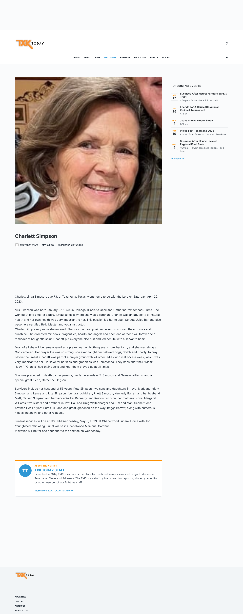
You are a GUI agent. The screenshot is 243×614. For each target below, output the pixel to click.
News (87, 57)
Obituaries (110, 57)
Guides (166, 57)
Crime (97, 57)
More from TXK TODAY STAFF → (54, 490)
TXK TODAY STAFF (50, 470)
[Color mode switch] (227, 57)
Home (77, 57)
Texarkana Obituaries (70, 245)
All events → (177, 158)
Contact (20, 601)
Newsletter (21, 610)
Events (154, 57)
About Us (20, 606)
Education (140, 57)
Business (125, 57)
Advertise (20, 597)
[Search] (227, 43)
